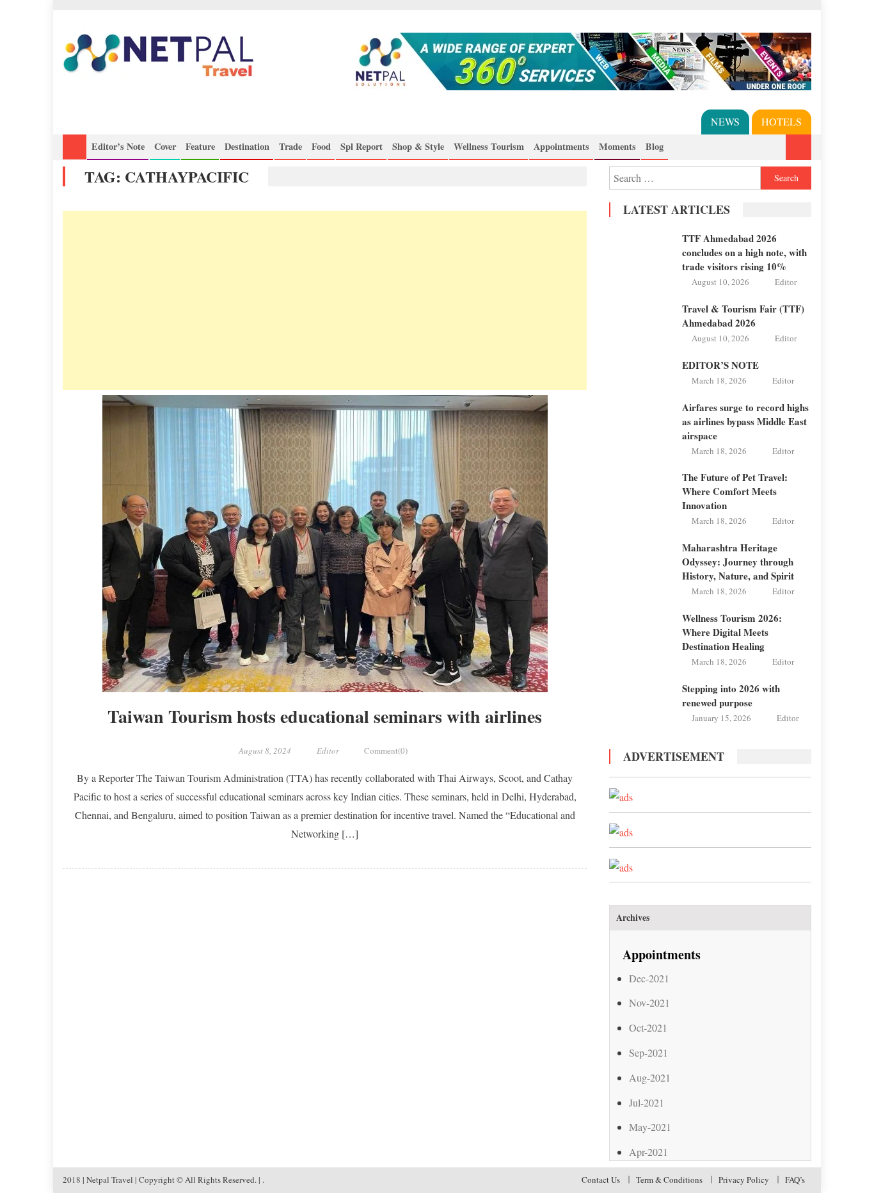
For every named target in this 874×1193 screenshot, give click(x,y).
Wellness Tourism (489, 146)
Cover (165, 146)
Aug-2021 (650, 1077)
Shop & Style (418, 146)
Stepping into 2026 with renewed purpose (731, 695)
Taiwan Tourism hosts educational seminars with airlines (324, 716)
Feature (200, 146)
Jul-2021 (646, 1102)
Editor (328, 750)
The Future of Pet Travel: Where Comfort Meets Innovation (735, 491)
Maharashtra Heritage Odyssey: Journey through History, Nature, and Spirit (738, 561)
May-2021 (650, 1126)
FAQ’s (795, 1179)
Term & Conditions (669, 1179)
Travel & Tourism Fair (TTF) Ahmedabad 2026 (743, 316)
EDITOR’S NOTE (720, 365)
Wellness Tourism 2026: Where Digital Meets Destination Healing (732, 632)
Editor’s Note (118, 146)
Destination (247, 146)
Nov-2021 (649, 1002)
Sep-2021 (648, 1052)
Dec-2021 (649, 978)
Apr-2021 (648, 1151)
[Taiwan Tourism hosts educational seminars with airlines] (325, 543)
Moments (617, 146)
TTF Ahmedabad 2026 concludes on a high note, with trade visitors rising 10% (744, 252)
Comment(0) (386, 750)
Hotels (781, 121)
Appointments (561, 146)
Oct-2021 (648, 1027)
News (725, 121)
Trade (290, 146)
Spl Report (361, 146)
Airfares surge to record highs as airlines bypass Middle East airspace (745, 421)
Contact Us (601, 1179)
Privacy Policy (744, 1179)
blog (654, 146)
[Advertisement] (325, 300)
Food (321, 146)
